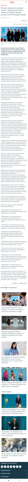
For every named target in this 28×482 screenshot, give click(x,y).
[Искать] (19, 480)
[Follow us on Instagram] (5, 466)
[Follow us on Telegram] (11, 466)
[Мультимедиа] (9, 480)
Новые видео (6, 392)
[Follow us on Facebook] (8, 466)
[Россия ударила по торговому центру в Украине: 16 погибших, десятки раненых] (14, 445)
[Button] (24, 21)
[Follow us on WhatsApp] (14, 466)
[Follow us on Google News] (17, 466)
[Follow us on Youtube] (2, 466)
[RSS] (20, 466)
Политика (4, 5)
